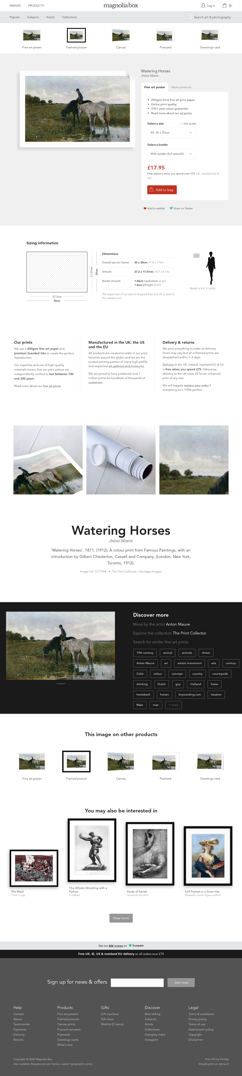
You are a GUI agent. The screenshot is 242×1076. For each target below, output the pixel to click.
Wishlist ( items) (112, 1024)
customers (95, 382)
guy (178, 684)
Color (140, 674)
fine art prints (52, 386)
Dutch (161, 684)
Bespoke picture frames (45, 1064)
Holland (195, 684)
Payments (19, 1029)
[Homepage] (121, 6)
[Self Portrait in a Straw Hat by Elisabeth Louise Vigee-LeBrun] (208, 856)
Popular (15, 17)
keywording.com (190, 694)
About (17, 1019)
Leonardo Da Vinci (137, 895)
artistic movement (190, 663)
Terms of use (196, 1024)
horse (214, 684)
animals (187, 653)
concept (177, 674)
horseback (143, 694)
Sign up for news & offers (77, 982)
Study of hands (137, 891)
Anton (206, 653)
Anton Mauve (150, 75)
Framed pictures (68, 1019)
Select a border (157, 145)
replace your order (196, 385)
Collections (69, 17)
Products (36, 6)
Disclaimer (195, 1040)
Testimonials (21, 1024)
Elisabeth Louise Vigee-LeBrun (203, 895)
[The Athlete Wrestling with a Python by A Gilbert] (92, 850)
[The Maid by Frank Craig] (34, 868)
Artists (50, 17)
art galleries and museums (126, 366)
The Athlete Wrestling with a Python (88, 889)
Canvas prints (66, 1024)
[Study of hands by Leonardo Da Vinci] (150, 854)
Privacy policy (197, 1019)
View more (121, 918)
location (216, 694)
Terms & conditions (201, 1014)
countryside (220, 674)
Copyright (195, 1035)
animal (167, 653)
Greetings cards (67, 1040)
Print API (210, 1059)
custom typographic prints (76, 1064)
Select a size (171, 123)
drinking (142, 684)
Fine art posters (67, 1014)
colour (158, 674)
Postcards (63, 1035)
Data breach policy (201, 1029)
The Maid (17, 891)
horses (164, 694)
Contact (18, 1014)
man (156, 705)
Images (15, 6)
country (197, 674)
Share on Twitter (183, 208)
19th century (145, 653)
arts (213, 663)
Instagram (151, 1040)
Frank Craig (18, 895)
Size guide (190, 123)
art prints (186, 113)
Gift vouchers (110, 1014)
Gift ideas (107, 1019)
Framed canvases (69, 1029)
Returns (18, 1040)
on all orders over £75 (121, 954)
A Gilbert (74, 895)
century (231, 663)
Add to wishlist (156, 208)
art (166, 663)
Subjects (33, 17)
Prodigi (224, 1059)
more (174, 705)
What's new (65, 1045)
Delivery (168, 365)
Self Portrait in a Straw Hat (202, 891)
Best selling (152, 1014)
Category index (155, 1035)
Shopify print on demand (214, 1064)
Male (140, 705)
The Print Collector (189, 633)
